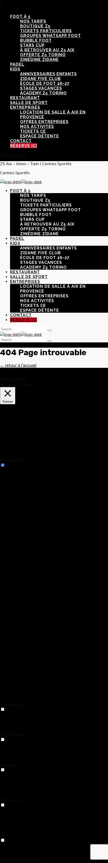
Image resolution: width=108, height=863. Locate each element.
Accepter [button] (8, 384)
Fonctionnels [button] (11, 704)
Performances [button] (13, 734)
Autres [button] (6, 835)
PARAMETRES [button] (14, 379)
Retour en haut (13, 154)
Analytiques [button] (10, 764)
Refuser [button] (26, 384)
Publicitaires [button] (10, 800)
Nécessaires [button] (11, 460)
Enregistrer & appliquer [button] (20, 860)
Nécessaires (17, 465)
